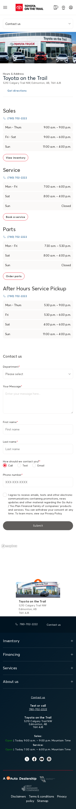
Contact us (38, 697)
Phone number (13, 474)
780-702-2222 (38, 709)
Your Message (12, 386)
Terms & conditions (41, 796)
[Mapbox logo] (9, 546)
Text (25, 465)
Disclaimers (18, 796)
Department (11, 366)
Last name (10, 441)
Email (40, 465)
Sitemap (42, 801)
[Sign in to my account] (71, 7)
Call (10, 465)
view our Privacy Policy (48, 513)
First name (10, 422)
